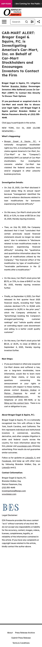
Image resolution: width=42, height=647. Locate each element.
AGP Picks (6, 4)
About (10, 632)
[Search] (26, 21)
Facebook (6, 461)
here (9, 123)
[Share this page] (38, 21)
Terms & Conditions (21, 643)
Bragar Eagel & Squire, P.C (20, 141)
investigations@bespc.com (16, 396)
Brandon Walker (29, 390)
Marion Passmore (13, 393)
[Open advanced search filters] (32, 21)
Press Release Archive (25, 632)
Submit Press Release (21, 638)
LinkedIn (29, 458)
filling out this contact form (16, 403)
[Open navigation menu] (4, 21)
